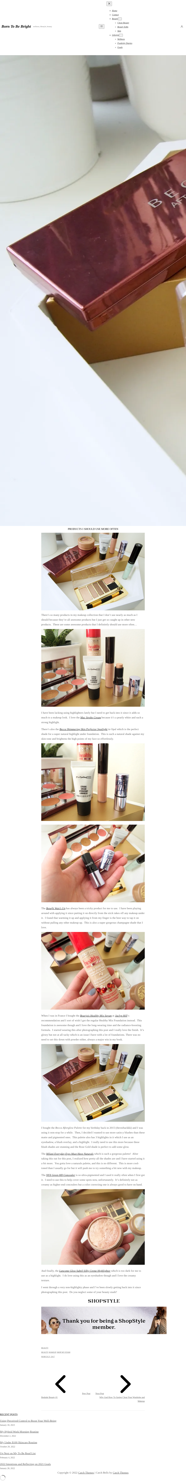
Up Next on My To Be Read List (18, 1453)
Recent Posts (9, 1414)
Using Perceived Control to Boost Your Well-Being (28, 1420)
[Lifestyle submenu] (121, 35)
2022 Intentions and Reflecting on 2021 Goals (25, 1464)
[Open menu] (101, 26)
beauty (44, 1352)
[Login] (182, 26)
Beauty (44, 1348)
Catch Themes (86, 1472)
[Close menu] (109, 3)
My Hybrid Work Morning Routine (19, 1431)
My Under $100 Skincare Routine (18, 1442)
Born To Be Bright (16, 26)
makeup (52, 1352)
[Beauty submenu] (120, 18)
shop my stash (63, 1352)
